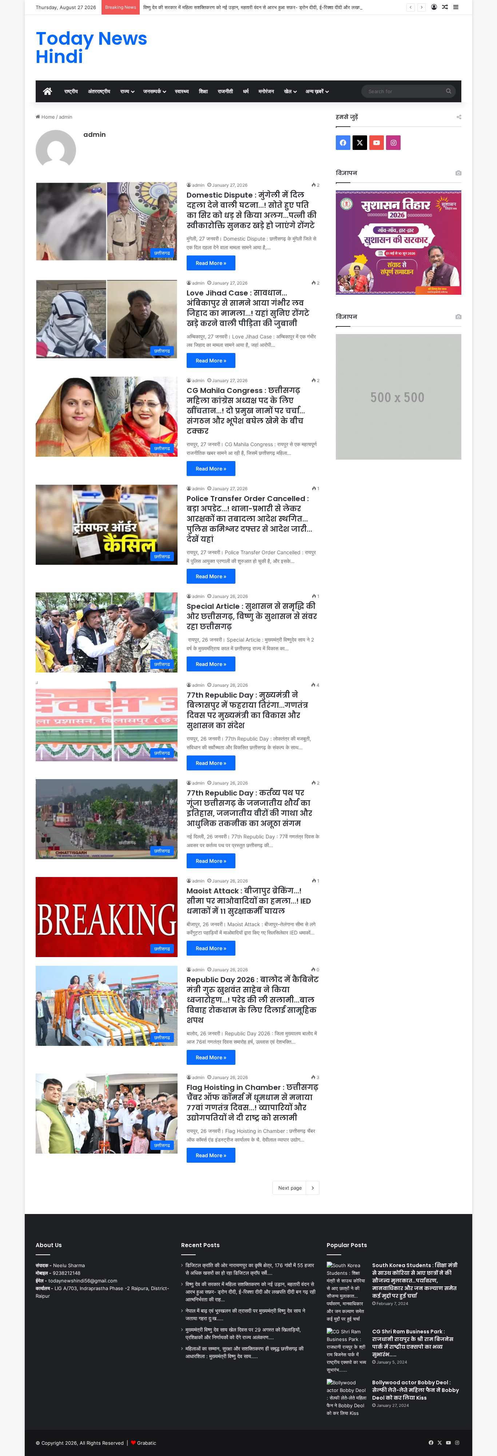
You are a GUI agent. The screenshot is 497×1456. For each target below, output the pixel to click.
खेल (287, 91)
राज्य (124, 91)
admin (94, 134)
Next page (290, 1188)
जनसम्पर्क (152, 91)
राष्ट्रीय (71, 91)
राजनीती (225, 91)
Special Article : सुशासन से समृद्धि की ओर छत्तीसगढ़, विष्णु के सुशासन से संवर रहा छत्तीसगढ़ (252, 616)
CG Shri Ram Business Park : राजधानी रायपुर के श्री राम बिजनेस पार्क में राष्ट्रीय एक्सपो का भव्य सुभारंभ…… (412, 1343)
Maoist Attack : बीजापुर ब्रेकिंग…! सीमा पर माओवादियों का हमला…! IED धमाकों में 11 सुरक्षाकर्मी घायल (249, 901)
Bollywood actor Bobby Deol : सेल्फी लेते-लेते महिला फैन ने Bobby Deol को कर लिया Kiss (415, 1390)
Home (47, 117)
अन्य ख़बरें (314, 91)
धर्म (246, 91)
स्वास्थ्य (182, 91)
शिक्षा (203, 91)
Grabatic (146, 1443)
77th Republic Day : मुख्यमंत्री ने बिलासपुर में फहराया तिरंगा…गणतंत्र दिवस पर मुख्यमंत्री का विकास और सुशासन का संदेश (247, 710)
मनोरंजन (266, 91)
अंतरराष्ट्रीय (99, 91)
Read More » (211, 263)
